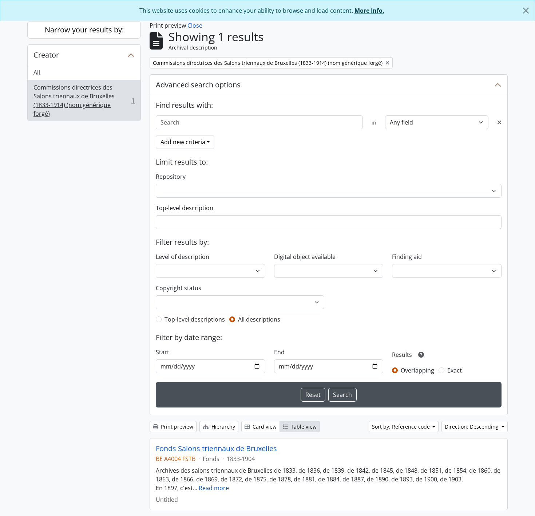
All (36, 72)
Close (194, 25)
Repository (171, 177)
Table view (303, 426)
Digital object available (305, 257)
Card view (264, 426)
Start (162, 352)
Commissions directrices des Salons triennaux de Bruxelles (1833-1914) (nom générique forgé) (84, 100)
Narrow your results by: (84, 30)
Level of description (182, 257)
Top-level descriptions (195, 319)
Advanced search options (198, 85)
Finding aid (407, 257)
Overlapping (417, 370)
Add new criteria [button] (182, 142)
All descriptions (259, 319)
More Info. (369, 11)
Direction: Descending (472, 426)
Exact (454, 370)
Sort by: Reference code (401, 426)
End (279, 352)
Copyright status (178, 288)
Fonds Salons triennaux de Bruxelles (216, 448)
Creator (46, 55)
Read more (214, 488)
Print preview (176, 426)
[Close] (526, 10)
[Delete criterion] (499, 122)
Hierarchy (222, 426)
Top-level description (184, 208)
